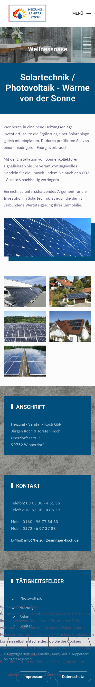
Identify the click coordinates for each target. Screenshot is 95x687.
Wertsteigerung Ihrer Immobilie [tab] (87, 52)
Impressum (69, 683)
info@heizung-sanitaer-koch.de (51, 540)
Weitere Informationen (36, 683)
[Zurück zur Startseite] (26, 13)
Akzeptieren (17, 675)
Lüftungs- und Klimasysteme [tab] (87, 48)
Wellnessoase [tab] (87, 45)
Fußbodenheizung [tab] (87, 41)
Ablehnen (52, 675)
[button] (81, 13)
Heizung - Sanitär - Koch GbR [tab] (87, 37)
